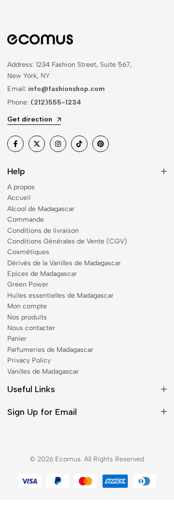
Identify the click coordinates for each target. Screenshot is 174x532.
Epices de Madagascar (42, 274)
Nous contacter (31, 328)
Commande (25, 219)
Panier (17, 338)
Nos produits (27, 317)
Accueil (18, 198)
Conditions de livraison (43, 231)
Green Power (27, 284)
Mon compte (27, 306)
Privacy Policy (29, 360)
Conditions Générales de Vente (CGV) (67, 241)
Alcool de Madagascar (40, 209)
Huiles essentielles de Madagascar (60, 295)
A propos (21, 187)
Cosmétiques (28, 252)
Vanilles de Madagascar (43, 371)
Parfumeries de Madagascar (50, 350)
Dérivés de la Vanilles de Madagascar (64, 263)
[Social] (15, 144)
